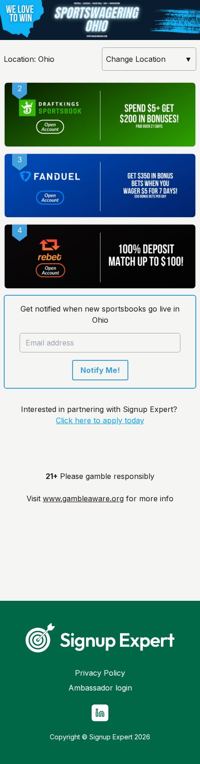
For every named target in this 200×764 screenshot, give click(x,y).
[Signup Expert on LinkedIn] (100, 712)
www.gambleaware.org (83, 498)
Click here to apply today (100, 420)
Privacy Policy (100, 673)
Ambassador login (100, 687)
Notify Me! (100, 370)
